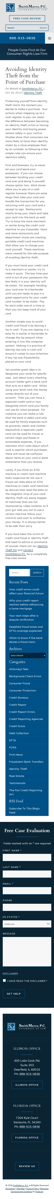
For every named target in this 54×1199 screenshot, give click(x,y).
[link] (27, 7)
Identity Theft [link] (33, 92)
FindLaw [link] (39, 1191)
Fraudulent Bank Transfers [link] (26, 761)
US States (11, 917)
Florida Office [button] (27, 1137)
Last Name (12, 867)
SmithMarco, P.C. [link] (32, 88)
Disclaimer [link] (10, 1188)
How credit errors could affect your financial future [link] (26, 591)
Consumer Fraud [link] (19, 683)
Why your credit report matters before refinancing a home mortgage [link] (26, 604)
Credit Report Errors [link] (22, 712)
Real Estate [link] (16, 776)
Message (9, 933)
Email (8, 883)
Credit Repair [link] (17, 704)
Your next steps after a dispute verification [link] (23, 617)
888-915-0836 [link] (22, 38)
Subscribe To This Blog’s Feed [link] (24, 810)
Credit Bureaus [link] (18, 697)
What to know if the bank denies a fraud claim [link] (26, 640)
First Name (12, 850)
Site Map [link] (20, 1188)
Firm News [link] (16, 754)
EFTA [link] (12, 740)
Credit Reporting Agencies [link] (26, 719)
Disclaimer (10, 973)
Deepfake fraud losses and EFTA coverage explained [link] (26, 628)
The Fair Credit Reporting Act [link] (25, 792)
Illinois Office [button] (27, 1084)
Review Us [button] (27, 1166)
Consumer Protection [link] (22, 690)
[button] (49, 38)
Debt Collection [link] (19, 733)
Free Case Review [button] (27, 18)
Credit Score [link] (17, 726)
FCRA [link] (12, 747)
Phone (7, 900)
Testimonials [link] (17, 783)
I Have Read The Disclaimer (27, 981)
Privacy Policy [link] (32, 1188)
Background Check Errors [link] (25, 676)
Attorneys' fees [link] (18, 669)
